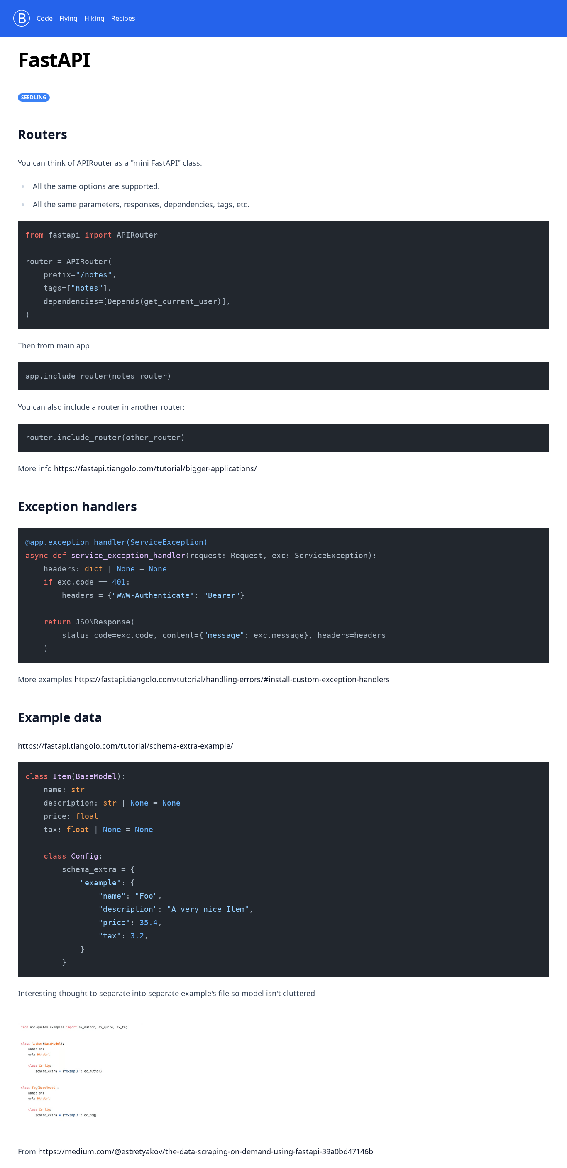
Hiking (94, 18)
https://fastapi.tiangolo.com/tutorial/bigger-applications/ (155, 468)
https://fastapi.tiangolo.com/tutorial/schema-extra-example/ (125, 746)
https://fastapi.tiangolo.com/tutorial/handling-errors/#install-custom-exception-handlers (232, 679)
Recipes (123, 18)
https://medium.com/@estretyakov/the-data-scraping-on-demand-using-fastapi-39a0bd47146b (205, 1151)
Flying (68, 18)
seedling (33, 97)
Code (45, 18)
